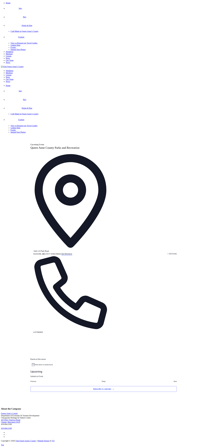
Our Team (9, 60)
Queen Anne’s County (9, 413)
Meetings (9, 54)
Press (8, 58)
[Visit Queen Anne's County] (12, 67)
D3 (53, 441)
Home (8, 3)
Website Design (43, 441)
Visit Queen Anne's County (25, 441)
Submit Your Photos (18, 50)
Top (2, 445)
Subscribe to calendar (102, 389)
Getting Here (15, 45)
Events (13, 47)
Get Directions (66, 254)
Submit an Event (36, 376)
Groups (8, 56)
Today (104, 381)
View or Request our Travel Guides (24, 43)
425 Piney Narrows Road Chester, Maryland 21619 (10, 421)
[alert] (103, 364)
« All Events (172, 254)
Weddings (9, 52)
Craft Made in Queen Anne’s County (24, 31)
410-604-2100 (6, 428)
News (8, 62)
